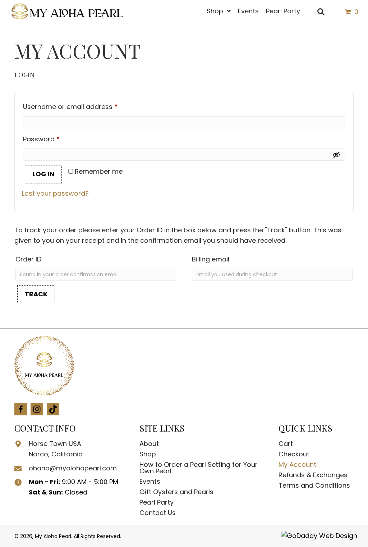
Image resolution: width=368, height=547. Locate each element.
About (149, 443)
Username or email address (84, 106)
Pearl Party (156, 502)
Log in (43, 173)
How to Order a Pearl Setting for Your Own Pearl (198, 467)
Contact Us (157, 512)
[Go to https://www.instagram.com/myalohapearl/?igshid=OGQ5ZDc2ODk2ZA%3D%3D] (37, 409)
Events (149, 481)
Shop (147, 454)
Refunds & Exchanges (313, 474)
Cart (286, 443)
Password (55, 138)
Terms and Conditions (314, 485)
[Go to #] (20, 409)
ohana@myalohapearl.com (73, 468)
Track (36, 294)
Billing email (210, 259)
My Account (297, 464)
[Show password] (336, 155)
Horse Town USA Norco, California (56, 449)
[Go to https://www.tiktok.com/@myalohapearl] (53, 409)
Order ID (28, 259)
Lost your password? (55, 193)
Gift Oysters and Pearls (176, 491)
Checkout (294, 454)
